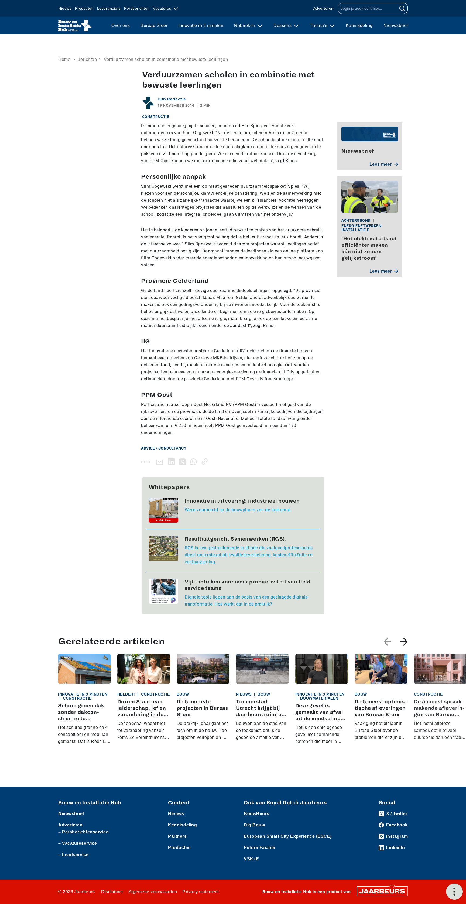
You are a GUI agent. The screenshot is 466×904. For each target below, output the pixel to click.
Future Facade (259, 847)
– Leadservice (73, 854)
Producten (84, 8)
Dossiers (283, 25)
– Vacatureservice (77, 843)
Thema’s (319, 25)
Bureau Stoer (154, 25)
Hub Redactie (171, 99)
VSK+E (251, 859)
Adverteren (323, 8)
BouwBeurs (256, 813)
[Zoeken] (402, 8)
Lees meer (380, 164)
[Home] (75, 25)
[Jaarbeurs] (382, 890)
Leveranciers (109, 8)
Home (64, 59)
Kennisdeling (359, 25)
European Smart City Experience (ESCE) (288, 836)
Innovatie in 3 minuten (200, 25)
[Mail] (161, 462)
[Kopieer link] (205, 461)
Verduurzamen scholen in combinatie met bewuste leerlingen (166, 59)
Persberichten (137, 8)
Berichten (87, 59)
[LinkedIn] (172, 461)
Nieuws (64, 8)
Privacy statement (201, 891)
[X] (183, 461)
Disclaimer (112, 891)
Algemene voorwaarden (153, 891)
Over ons (120, 25)
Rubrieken (245, 25)
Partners (177, 836)
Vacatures (162, 8)
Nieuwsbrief (395, 25)
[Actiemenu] (454, 892)
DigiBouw (254, 825)
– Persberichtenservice (83, 832)
